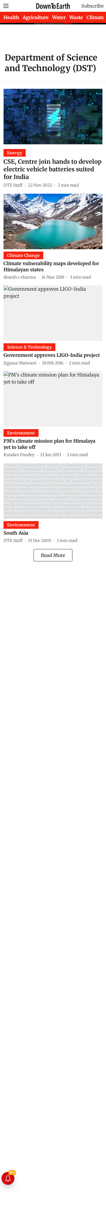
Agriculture (36, 17)
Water (59, 17)
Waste (76, 17)
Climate (96, 17)
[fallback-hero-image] (53, 116)
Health (11, 17)
